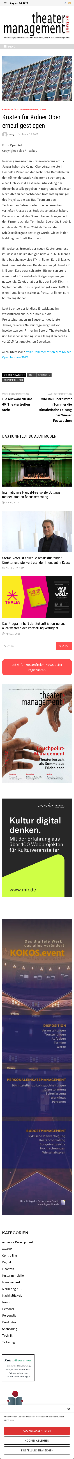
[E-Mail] (70, 3)
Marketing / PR (12, 1289)
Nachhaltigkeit (12, 1295)
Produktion (9, 1322)
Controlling (9, 1255)
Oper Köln (44, 375)
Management (11, 1282)
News (43, 109)
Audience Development (17, 1242)
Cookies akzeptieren (37, 1430)
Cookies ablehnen (37, 1440)
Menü (11, 46)
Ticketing (8, 1342)
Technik (7, 1335)
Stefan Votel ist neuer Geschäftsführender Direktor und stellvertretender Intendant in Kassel (36, 560)
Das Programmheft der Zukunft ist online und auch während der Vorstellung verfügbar (34, 625)
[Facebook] (65, 3)
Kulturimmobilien (26, 109)
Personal (8, 1309)
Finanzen (7, 109)
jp (14, 134)
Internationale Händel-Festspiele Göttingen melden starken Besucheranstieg (32, 494)
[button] (68, 1409)
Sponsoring (9, 1329)
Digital (6, 1262)
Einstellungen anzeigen (37, 1450)
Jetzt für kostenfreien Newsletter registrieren (37, 667)
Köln (31, 375)
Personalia (9, 1315)
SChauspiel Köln (13, 380)
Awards (7, 1249)
